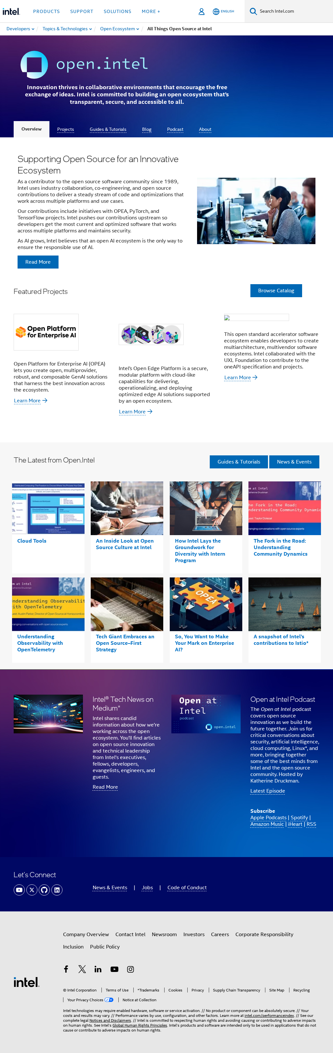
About (205, 129)
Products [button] (46, 11)
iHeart (295, 824)
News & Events (294, 462)
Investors (194, 934)
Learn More (27, 400)
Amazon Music (267, 824)
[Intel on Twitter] (82, 970)
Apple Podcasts (268, 817)
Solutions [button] (117, 11)
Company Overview (86, 934)
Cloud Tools (32, 540)
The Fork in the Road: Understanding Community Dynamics (281, 547)
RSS (311, 824)
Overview (31, 129)
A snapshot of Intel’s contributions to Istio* (281, 639)
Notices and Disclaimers (110, 1020)
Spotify (299, 817)
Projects (65, 129)
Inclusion (73, 947)
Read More (105, 787)
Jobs (147, 887)
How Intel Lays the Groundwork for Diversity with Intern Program (200, 550)
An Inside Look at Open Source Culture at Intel (125, 544)
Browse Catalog (276, 290)
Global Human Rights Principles (140, 1025)
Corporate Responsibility (264, 934)
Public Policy (105, 947)
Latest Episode (267, 791)
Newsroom (164, 934)
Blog (147, 129)
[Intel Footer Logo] (27, 981)
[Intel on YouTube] (114, 970)
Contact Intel (130, 934)
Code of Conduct (187, 887)
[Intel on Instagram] (130, 970)
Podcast (175, 129)
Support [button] (81, 11)
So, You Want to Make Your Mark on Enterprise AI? (204, 643)
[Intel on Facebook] (66, 970)
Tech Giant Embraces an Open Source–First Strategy (125, 643)
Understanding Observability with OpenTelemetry (40, 643)
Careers (220, 934)
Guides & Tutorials (108, 129)
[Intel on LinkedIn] (98, 970)
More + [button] (151, 11)
